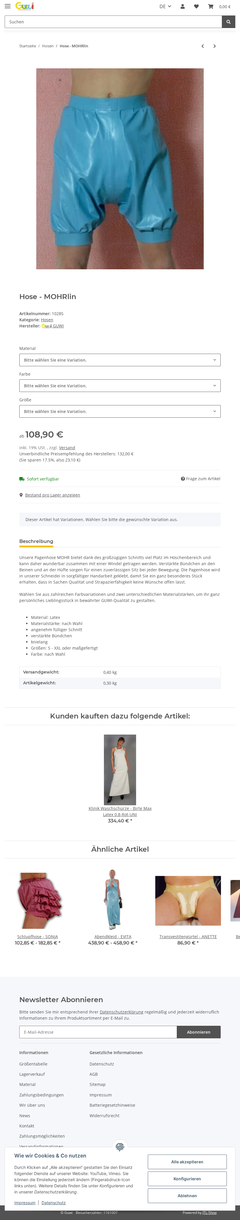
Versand (67, 447)
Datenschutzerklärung (121, 1012)
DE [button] (163, 6)
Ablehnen (187, 1195)
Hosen (47, 319)
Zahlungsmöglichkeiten (42, 1136)
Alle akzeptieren (187, 1161)
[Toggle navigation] (8, 3)
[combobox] (120, 360)
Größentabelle (33, 1064)
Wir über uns (32, 1105)
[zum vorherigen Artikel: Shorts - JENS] (203, 46)
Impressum (101, 1095)
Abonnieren (198, 1032)
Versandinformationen (41, 1146)
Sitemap (98, 1084)
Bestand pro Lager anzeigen (52, 495)
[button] (182, 6)
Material (27, 1084)
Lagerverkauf (32, 1074)
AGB (94, 1074)
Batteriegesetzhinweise (112, 1105)
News (24, 1115)
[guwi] (24, 6)
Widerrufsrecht (104, 1115)
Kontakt (26, 1126)
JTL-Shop (210, 1212)
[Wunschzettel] (196, 6)
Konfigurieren (187, 1178)
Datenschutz (102, 1064)
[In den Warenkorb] (24, 65)
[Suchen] (228, 21)
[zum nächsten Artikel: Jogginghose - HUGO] (215, 46)
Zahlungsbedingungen (41, 1095)
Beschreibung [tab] (36, 541)
